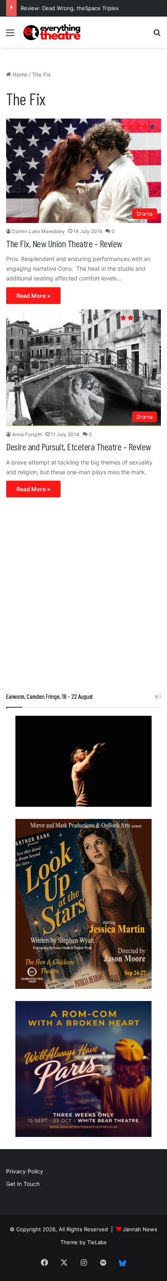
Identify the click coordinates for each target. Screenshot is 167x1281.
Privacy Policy (24, 1171)
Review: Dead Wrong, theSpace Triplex (70, 8)
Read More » (33, 295)
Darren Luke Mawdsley (38, 231)
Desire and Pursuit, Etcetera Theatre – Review (78, 446)
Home (19, 74)
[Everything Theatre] (52, 32)
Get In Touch (23, 1184)
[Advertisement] (83, 596)
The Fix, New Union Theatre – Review (64, 243)
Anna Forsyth (27, 434)
